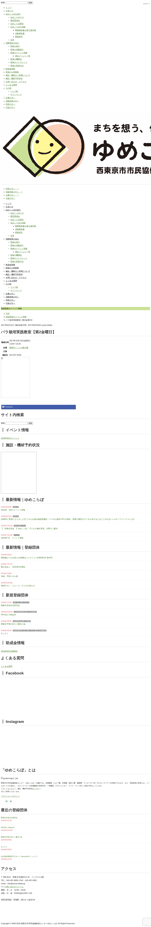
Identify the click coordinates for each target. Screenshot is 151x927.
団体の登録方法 (17, 66)
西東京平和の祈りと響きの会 (13, 624)
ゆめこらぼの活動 (17, 27)
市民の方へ (10, 104)
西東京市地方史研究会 (10, 605)
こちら (11, 789)
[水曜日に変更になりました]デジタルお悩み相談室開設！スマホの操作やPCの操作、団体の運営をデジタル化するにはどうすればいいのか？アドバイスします (68, 519)
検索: (3, 3)
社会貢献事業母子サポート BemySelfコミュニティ (19, 856)
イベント (23, 525)
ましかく (4, 633)
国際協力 (23, 611)
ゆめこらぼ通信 (17, 24)
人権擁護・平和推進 (25, 621)
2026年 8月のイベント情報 (13, 510)
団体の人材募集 (12, 72)
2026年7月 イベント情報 (12, 538)
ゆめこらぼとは (17, 17)
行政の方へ (10, 108)
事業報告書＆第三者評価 (25, 30)
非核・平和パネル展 (9, 576)
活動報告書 (20, 33)
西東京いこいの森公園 (18, 348)
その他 (8, 88)
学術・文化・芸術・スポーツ (21, 602)
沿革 (12, 40)
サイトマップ (16, 95)
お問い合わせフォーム (14, 887)
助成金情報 (10, 69)
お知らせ (9, 11)
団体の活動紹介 (17, 50)
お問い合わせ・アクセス (16, 82)
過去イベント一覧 (22, 56)
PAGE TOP (145, 897)
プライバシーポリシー (10, 796)
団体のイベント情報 (18, 53)
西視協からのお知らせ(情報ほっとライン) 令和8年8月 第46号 (27, 558)
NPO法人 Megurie (8, 615)
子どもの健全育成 (31, 611)
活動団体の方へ (12, 101)
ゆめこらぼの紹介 (13, 14)
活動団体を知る (12, 43)
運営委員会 (15, 21)
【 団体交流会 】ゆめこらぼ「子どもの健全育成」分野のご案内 (29, 529)
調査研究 (19, 37)
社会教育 (16, 611)
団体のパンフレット (18, 62)
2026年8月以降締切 (9, 651)
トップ (8, 8)
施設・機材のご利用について (18, 75)
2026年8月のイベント (10, 438)
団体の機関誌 (16, 59)
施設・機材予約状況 (14, 78)
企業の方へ (10, 98)
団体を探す (15, 46)
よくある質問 (11, 85)
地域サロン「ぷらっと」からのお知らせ (18, 586)
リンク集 (14, 91)
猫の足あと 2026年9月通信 (13, 567)
